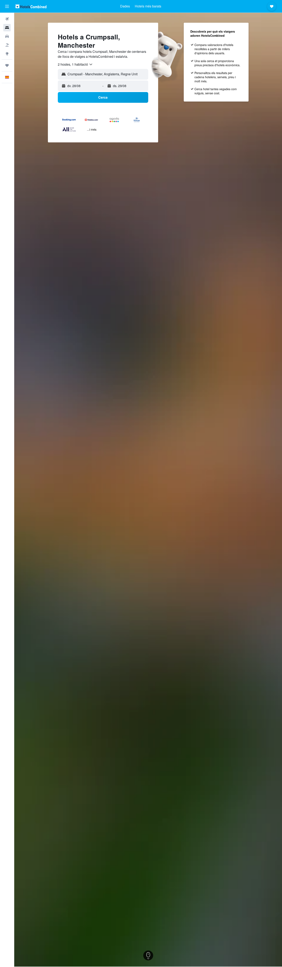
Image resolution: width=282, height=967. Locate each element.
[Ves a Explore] (7, 54)
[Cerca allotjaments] (7, 28)
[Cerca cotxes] (7, 36)
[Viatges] (7, 65)
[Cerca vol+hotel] (7, 45)
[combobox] (75, 64)
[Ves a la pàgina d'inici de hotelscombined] (31, 6)
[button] (7, 6)
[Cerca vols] (7, 19)
